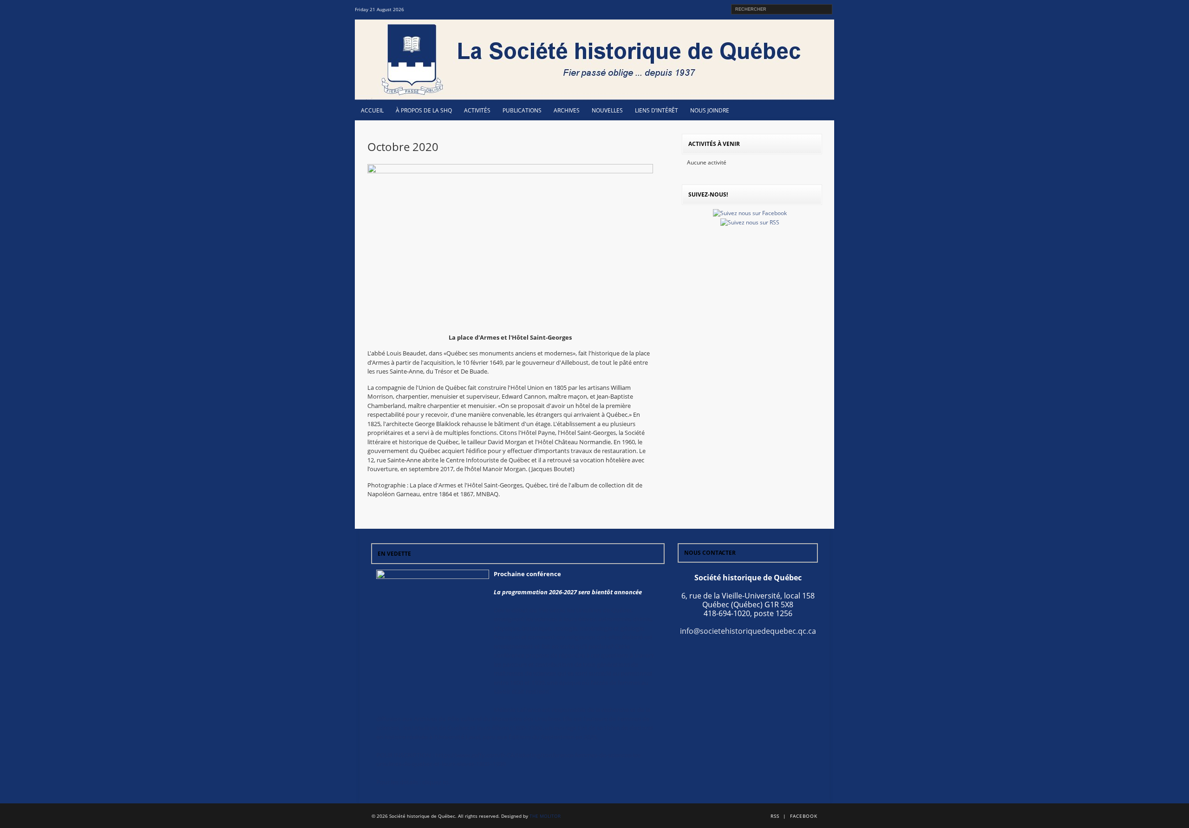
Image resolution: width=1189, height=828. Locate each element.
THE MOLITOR (545, 816)
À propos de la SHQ (424, 110)
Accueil (372, 110)
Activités (477, 110)
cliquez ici (435, 782)
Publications (522, 110)
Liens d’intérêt (656, 110)
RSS (775, 816)
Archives (567, 110)
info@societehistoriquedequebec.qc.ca (748, 631)
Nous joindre (709, 110)
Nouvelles (607, 110)
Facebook (803, 816)
